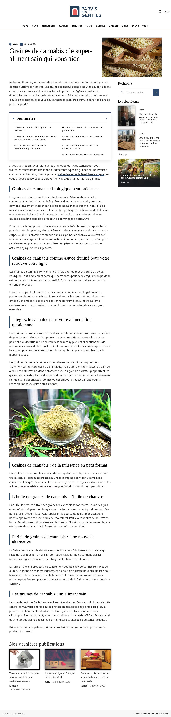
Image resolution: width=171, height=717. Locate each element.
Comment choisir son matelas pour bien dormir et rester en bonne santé (95, 677)
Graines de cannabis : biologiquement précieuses (33, 129)
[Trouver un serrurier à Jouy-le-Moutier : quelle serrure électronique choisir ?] (24, 659)
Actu (47, 681)
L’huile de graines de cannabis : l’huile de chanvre (82, 138)
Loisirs (141, 133)
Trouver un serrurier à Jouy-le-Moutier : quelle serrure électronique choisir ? (24, 677)
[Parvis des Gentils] (85, 12)
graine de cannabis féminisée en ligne (80, 174)
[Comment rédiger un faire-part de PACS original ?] (60, 659)
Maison (13, 685)
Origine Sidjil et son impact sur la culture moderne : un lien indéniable (149, 141)
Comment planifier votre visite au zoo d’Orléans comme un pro (138, 176)
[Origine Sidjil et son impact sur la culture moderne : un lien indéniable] (126, 140)
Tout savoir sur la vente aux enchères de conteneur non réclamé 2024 (148, 118)
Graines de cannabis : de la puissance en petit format (82, 129)
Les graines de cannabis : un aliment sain (83, 154)
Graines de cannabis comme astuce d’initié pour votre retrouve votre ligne (35, 138)
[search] (160, 11)
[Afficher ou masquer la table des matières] (71, 118)
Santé (84, 685)
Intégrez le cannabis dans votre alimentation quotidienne (30, 147)
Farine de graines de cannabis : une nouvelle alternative (80, 147)
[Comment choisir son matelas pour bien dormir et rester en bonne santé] (96, 659)
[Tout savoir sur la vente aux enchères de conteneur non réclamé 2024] (126, 116)
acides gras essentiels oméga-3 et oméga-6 (36, 486)
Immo (141, 110)
